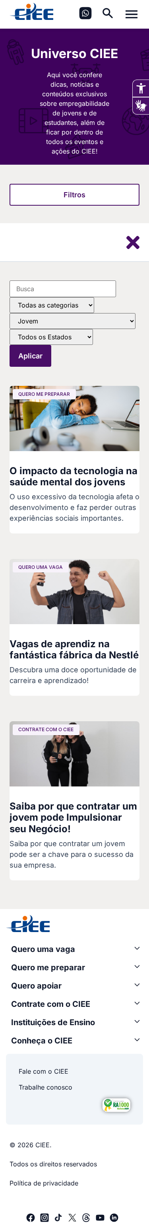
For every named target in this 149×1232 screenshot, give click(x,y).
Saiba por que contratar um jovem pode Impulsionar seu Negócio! (73, 817)
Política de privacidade (44, 1183)
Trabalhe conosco (45, 1087)
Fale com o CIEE (43, 1071)
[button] (74, 195)
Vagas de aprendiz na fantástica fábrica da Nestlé (74, 649)
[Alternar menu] (131, 14)
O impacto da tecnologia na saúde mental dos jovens (73, 476)
